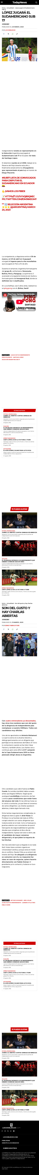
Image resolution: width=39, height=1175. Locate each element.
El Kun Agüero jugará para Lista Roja (17, 450)
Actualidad (10, 8)
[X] (8, 34)
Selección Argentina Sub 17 (11, 359)
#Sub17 (6, 177)
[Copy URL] (17, 34)
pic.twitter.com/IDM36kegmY (19, 199)
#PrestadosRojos (9, 438)
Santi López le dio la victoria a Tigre (17, 439)
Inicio (3, 8)
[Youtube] (14, 1131)
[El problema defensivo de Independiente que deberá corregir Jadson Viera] (19, 548)
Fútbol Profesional (10, 414)
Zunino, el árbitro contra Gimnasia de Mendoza (17, 416)
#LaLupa (6, 426)
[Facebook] (4, 34)
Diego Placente (7, 357)
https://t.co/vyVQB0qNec (20, 196)
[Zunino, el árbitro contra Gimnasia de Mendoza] (19, 520)
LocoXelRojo (10, 30)
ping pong (8, 288)
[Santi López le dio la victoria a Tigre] (19, 577)
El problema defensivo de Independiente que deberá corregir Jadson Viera (18, 428)
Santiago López (18, 357)
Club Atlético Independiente (20, 355)
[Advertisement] (19, 84)
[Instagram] (5, 1131)
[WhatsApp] (12, 34)
